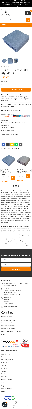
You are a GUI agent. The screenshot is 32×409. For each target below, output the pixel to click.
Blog (2, 386)
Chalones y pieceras (7, 360)
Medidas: (4, 123)
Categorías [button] (5, 25)
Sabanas (3, 365)
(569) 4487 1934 (9, 304)
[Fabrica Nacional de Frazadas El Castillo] (5, 12)
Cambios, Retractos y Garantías (11, 331)
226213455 (7, 297)
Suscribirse (16, 269)
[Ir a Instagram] (7, 312)
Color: (3, 120)
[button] (3, 144)
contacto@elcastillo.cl (10, 307)
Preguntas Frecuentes (8, 320)
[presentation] (3, 41)
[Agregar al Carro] (13, 178)
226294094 (7, 301)
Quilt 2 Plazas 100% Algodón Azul (7, 172)
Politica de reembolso (8, 326)
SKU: (2, 130)
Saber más (18, 110)
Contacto (4, 334)
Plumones (4, 368)
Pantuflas (4, 377)
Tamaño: (4, 127)
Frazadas (4, 357)
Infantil (3, 374)
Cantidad (4, 81)
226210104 (7, 299)
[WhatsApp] (12, 312)
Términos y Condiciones (8, 323)
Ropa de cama (5, 354)
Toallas (3, 371)
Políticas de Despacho (8, 328)
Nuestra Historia (6, 388)
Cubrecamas (5, 362)
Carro (3, 391)
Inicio (2, 383)
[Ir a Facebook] (3, 312)
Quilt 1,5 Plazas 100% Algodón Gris (23, 172)
